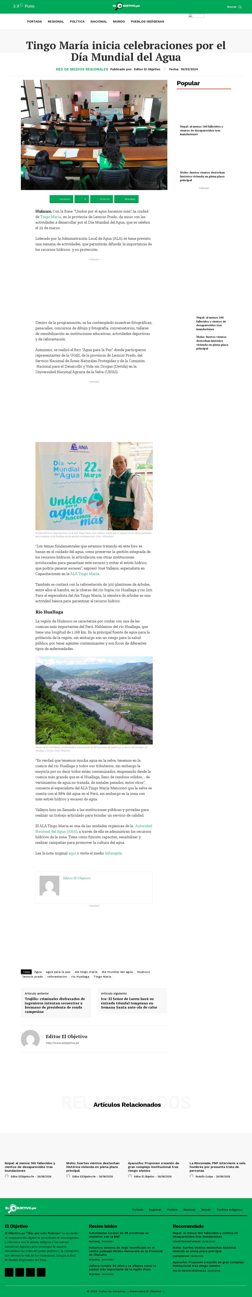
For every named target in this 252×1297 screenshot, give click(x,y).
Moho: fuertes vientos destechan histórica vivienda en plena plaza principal (202, 176)
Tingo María (50, 216)
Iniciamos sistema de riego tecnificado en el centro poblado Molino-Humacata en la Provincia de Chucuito (125, 1251)
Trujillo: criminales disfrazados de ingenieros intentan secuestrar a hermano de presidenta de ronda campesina (55, 1005)
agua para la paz (58, 971)
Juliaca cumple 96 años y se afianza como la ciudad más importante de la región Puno (122, 1267)
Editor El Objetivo (147, 69)
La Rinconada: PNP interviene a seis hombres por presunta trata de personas (218, 1166)
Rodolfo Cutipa (204, 1176)
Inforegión (113, 853)
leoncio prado (33, 976)
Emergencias (181, 1256)
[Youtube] (41, 1272)
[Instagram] (19, 1272)
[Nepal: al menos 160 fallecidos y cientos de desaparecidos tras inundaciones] (204, 109)
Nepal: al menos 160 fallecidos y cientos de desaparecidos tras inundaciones (201, 130)
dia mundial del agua (117, 971)
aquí (72, 853)
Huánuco (143, 971)
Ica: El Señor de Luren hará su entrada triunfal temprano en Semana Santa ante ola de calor (129, 1003)
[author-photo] (7, 1176)
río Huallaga (80, 976)
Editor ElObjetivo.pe (22, 1176)
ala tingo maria (86, 971)
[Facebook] (9, 1272)
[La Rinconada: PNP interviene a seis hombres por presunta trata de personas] (218, 1138)
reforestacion (57, 976)
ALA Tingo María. (85, 573)
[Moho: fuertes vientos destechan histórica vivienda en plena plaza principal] (204, 155)
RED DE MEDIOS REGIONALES (82, 69)
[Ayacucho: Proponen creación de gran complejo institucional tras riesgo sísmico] (157, 1138)
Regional (94, 1259)
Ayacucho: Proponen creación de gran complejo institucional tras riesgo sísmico (153, 1166)
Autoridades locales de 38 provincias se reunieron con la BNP (119, 1234)
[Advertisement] (94, 289)
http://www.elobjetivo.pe (62, 1042)
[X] (30, 1272)
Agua (38, 971)
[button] (235, 7)
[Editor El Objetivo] (30, 1039)
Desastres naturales (187, 1241)
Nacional (94, 1241)
